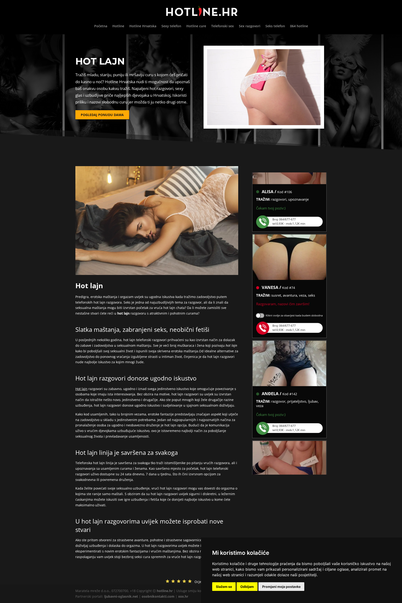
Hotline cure (196, 26)
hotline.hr (165, 591)
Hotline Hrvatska (142, 26)
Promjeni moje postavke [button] (281, 587)
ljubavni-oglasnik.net (121, 596)
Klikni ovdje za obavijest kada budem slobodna (294, 304)
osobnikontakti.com (158, 596)
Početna (100, 26)
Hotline (118, 26)
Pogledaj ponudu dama (102, 115)
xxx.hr (183, 596)
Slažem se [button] (224, 587)
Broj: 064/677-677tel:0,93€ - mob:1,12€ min (288, 210)
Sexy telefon (171, 26)
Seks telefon (275, 26)
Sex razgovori (249, 26)
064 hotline (299, 26)
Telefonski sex (222, 26)
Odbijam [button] (247, 587)
